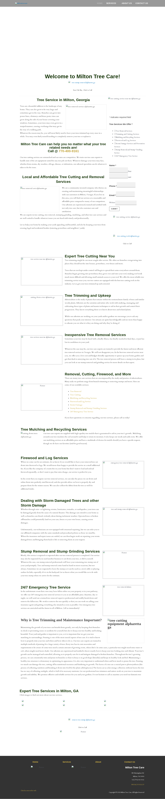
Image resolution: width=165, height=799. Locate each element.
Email (112, 195)
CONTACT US (141, 3)
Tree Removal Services (124, 131)
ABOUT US (127, 3)
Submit (114, 209)
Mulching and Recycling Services (128, 137)
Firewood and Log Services (126, 140)
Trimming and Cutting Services (127, 134)
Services (67, 762)
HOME (100, 3)
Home (35, 762)
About (98, 762)
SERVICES (111, 3)
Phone (113, 186)
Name (112, 165)
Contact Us (129, 762)
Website (112, 202)
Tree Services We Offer (121, 124)
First (129, 171)
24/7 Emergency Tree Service (127, 156)
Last (129, 177)
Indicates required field (120, 117)
